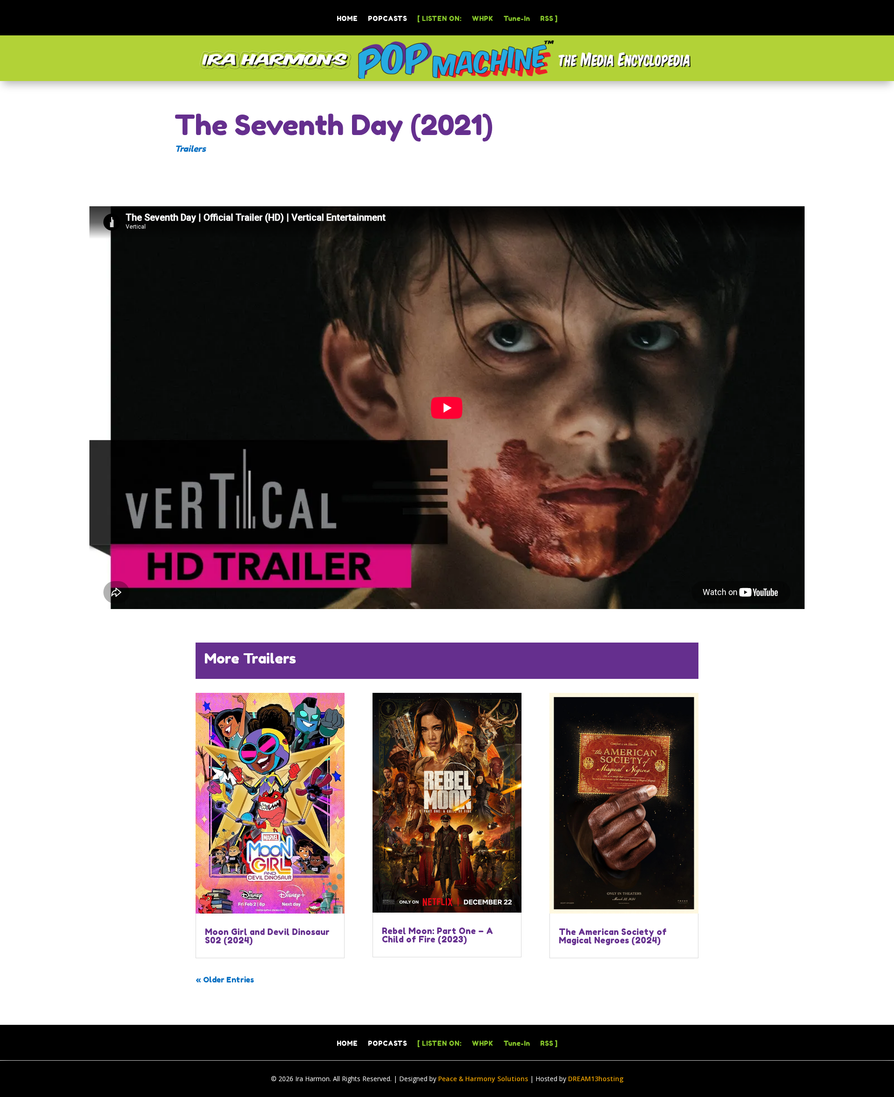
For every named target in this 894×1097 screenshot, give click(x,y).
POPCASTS (387, 18)
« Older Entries (225, 979)
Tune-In (516, 18)
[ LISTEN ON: (439, 18)
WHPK (482, 18)
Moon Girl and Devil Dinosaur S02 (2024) (267, 936)
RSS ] (548, 18)
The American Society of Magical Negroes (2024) (613, 936)
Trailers (190, 148)
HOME (347, 18)
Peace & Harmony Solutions (483, 1078)
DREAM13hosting (595, 1078)
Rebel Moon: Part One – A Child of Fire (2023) (437, 935)
